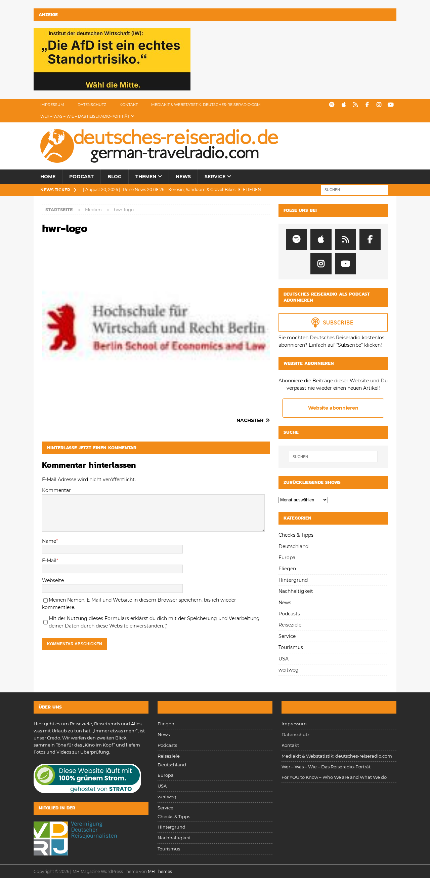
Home (47, 177)
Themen (145, 177)
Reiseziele (289, 625)
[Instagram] (379, 105)
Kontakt (129, 104)
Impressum (52, 104)
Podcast (81, 177)
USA (283, 659)
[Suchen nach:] (354, 189)
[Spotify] (332, 105)
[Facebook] (367, 105)
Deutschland (293, 546)
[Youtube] (390, 105)
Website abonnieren (333, 408)
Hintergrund (293, 580)
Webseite (53, 580)
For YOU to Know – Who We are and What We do (334, 777)
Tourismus (290, 647)
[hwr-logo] (156, 407)
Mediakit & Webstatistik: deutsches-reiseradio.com (206, 104)
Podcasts (289, 614)
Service (215, 177)
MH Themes (160, 871)
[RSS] (355, 105)
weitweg (288, 670)
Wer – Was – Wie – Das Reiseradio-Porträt (84, 116)
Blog (115, 177)
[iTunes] (343, 105)
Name (49, 541)
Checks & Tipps (295, 535)
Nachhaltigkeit (295, 591)
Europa (286, 558)
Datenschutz (92, 104)
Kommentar (56, 490)
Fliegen (287, 569)
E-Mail (49, 561)
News (183, 177)
